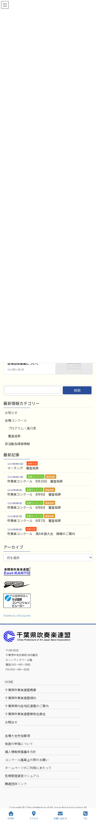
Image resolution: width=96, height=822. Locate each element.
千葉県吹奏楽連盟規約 (20, 698)
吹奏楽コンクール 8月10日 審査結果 (35, 481)
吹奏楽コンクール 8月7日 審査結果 (34, 520)
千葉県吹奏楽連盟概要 (20, 690)
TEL (85, 818)
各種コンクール (16, 420)
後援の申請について (19, 743)
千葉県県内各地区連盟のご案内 (27, 706)
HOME (9, 682)
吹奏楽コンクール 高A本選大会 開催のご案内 (41, 533)
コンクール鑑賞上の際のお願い (27, 759)
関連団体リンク (16, 784)
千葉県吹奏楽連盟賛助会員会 (25, 714)
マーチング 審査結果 (23, 468)
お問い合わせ (60, 818)
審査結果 (14, 436)
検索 (77, 390)
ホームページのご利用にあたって (28, 767)
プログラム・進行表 (22, 428)
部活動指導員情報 (17, 443)
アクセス (33, 818)
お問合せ (11, 722)
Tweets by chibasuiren (17, 615)
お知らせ (11, 412)
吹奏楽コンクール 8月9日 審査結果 (34, 494)
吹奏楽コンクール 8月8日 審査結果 (34, 507)
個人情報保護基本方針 (20, 751)
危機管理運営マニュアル (22, 775)
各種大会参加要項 (17, 735)
